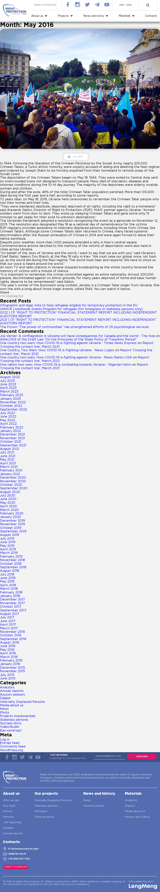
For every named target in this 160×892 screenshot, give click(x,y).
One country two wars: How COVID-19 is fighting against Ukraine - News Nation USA (66, 357)
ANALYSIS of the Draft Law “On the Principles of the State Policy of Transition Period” (68, 339)
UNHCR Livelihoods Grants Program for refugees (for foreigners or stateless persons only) (71, 309)
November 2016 (12, 631)
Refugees (41, 811)
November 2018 (12, 560)
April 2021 (8, 463)
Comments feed (12, 746)
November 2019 (12, 524)
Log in (5, 739)
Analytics (7, 687)
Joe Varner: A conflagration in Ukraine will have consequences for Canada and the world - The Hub (77, 336)
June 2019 (7, 542)
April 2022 (8, 423)
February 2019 (11, 556)
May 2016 (7, 649)
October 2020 (11, 484)
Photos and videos (137, 817)
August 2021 (9, 449)
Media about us (11, 705)
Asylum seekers (12, 694)
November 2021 (12, 438)
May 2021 (7, 459)
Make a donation (45, 5)
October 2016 (10, 635)
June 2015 (7, 678)
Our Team (9, 806)
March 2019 (9, 553)
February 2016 (11, 660)
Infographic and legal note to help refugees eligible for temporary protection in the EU (68, 305)
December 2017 (12, 599)
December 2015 (12, 667)
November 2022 (13, 402)
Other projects (44, 817)
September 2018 (13, 567)
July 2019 (7, 538)
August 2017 (9, 614)
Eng (129, 5)
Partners (8, 817)
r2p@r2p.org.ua (17, 854)
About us (37, 16)
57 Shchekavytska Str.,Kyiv (23, 849)
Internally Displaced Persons (22, 701)
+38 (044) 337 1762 (19, 859)
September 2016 (13, 639)
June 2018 (7, 578)
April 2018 (8, 585)
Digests (130, 806)
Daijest (5, 698)
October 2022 (11, 405)
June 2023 (8, 384)
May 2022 (7, 420)
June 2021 (7, 456)
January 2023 (10, 398)
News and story (93, 16)
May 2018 (7, 581)
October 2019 (10, 528)
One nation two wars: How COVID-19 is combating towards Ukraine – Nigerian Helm (65, 364)
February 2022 (11, 427)
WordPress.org (11, 750)
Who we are (11, 800)
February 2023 (11, 395)
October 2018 (10, 563)
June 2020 (8, 499)
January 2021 (10, 474)
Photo (4, 712)
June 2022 (8, 416)
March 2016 (9, 657)
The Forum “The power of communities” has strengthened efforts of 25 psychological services (74, 327)
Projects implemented (17, 716)
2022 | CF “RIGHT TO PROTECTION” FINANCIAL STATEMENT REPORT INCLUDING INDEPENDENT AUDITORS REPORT (78, 314)
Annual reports (12, 691)
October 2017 (10, 606)
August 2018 (9, 570)
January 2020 (10, 517)
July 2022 (7, 413)
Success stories (93, 806)
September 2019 (13, 531)
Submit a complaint (15, 867)
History (7, 811)
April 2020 (8, 506)
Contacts (151, 16)
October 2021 (10, 441)
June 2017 (7, 621)
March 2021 (9, 467)
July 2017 (7, 617)
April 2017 (8, 624)
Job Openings (12, 822)
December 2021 (12, 434)
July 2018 (7, 574)
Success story (10, 723)
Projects (63, 16)
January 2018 (10, 596)
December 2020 (13, 477)
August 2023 (10, 377)
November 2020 (13, 481)
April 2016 (8, 653)
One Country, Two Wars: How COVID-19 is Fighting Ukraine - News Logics (57, 350)
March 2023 (9, 391)
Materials (125, 16)
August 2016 (9, 642)
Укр (121, 5)
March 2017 (9, 628)
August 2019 (9, 535)
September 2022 (13, 409)
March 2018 (9, 588)
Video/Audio (9, 726)
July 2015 (7, 675)
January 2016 (10, 664)
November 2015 (12, 671)
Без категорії (11, 730)
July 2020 (7, 495)
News (4, 709)
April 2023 (8, 388)
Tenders (8, 828)
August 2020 (10, 492)
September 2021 (13, 445)
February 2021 (11, 470)
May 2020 (7, 502)
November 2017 (12, 603)
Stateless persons (14, 719)
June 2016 (7, 646)
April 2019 (8, 549)
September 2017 (13, 610)
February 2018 (11, 592)
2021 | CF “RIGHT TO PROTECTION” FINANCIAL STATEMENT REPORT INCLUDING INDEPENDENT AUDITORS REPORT (78, 321)
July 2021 (7, 452)
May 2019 (7, 545)
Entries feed (9, 743)
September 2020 (13, 488)
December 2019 (12, 520)
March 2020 (9, 510)
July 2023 (7, 380)
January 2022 (10, 431)
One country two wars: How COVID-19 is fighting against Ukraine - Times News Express (68, 343)
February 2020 (11, 513)
